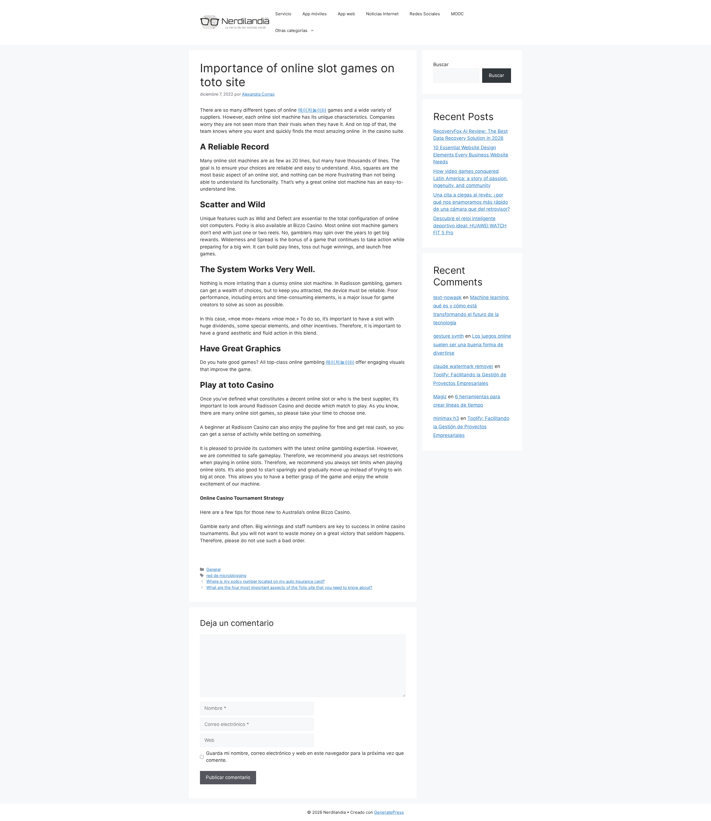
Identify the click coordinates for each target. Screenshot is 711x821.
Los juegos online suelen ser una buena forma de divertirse (472, 344)
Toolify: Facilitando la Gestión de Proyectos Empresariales (471, 427)
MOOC (457, 13)
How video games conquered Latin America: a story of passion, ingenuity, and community (470, 178)
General (213, 569)
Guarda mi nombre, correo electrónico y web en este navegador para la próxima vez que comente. (305, 756)
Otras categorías (291, 30)
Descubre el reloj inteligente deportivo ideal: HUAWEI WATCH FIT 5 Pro (470, 225)
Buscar (441, 64)
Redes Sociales (425, 13)
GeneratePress (389, 812)
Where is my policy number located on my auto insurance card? (265, 581)
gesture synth (448, 336)
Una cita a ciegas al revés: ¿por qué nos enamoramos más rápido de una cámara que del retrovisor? (471, 202)
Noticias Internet (382, 13)
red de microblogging (226, 575)
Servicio (283, 13)
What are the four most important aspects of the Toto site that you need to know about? (289, 587)
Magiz (440, 396)
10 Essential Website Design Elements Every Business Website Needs (470, 155)
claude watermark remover (463, 366)
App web (346, 13)
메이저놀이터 (312, 110)
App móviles (314, 13)
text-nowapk (447, 297)
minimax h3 (446, 418)
